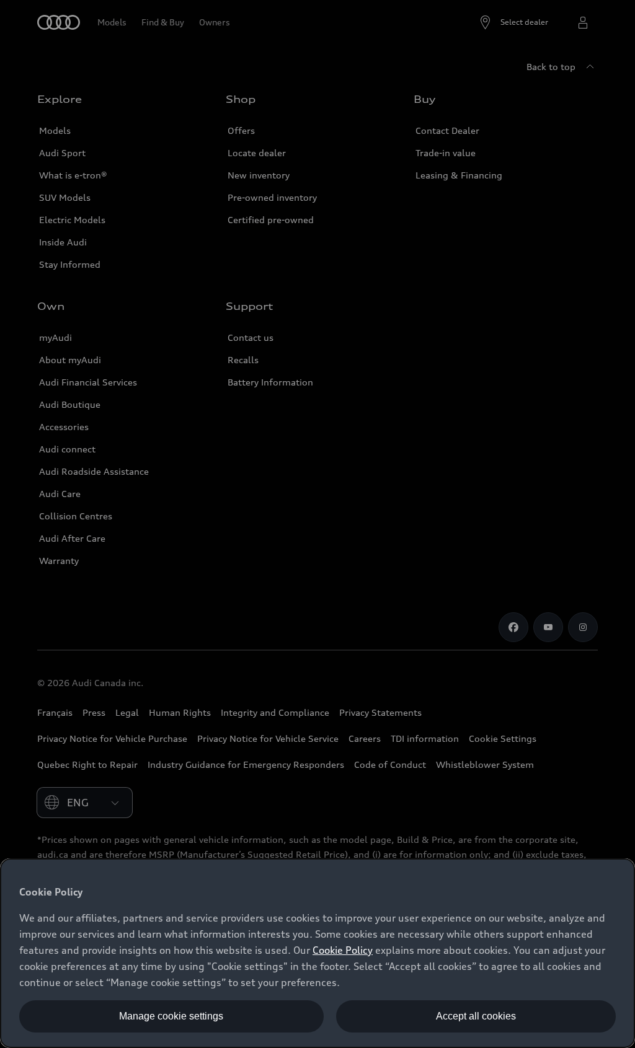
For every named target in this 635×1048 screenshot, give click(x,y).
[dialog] (317, 953)
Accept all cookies (476, 1016)
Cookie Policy (343, 950)
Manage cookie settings (171, 1016)
